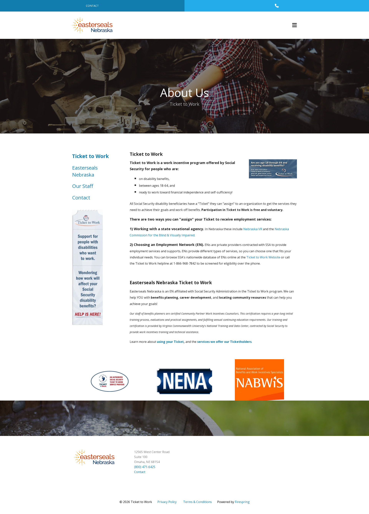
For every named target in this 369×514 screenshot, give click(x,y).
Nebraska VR (252, 229)
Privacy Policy (167, 502)
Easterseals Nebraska (85, 171)
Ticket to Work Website (263, 257)
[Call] (276, 6)
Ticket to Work (90, 156)
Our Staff (82, 185)
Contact (92, 5)
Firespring (242, 502)
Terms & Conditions (197, 502)
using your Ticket (170, 342)
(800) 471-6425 (144, 467)
